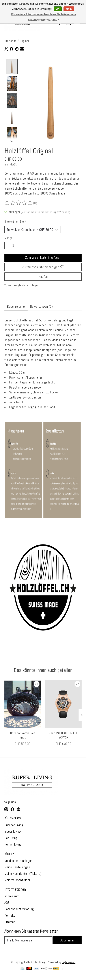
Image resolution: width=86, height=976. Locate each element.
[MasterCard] (29, 969)
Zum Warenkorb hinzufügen (43, 257)
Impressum (11, 896)
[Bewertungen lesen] (18, 203)
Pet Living (10, 838)
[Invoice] (22, 969)
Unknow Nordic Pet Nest (22, 735)
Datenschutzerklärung (19, 909)
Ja (57, 9)
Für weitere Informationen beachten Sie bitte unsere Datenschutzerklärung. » (43, 17)
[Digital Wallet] (46, 969)
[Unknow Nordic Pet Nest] (22, 704)
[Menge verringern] (8, 246)
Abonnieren (67, 940)
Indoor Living (12, 831)
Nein (69, 9)
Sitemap (9, 922)
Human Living (13, 844)
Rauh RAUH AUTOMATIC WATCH (63, 735)
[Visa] (36, 969)
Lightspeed (68, 962)
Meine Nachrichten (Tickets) (22, 873)
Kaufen (43, 276)
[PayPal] (56, 969)
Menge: (8, 238)
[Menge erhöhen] (18, 246)
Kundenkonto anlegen (18, 860)
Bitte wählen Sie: (15, 222)
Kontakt (9, 915)
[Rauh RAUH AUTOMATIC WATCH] (63, 704)
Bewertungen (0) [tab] (41, 306)
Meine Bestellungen (17, 867)
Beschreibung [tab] (16, 306)
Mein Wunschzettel (17, 880)
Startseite (10, 41)
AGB (6, 902)
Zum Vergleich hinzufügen (23, 285)
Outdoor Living (13, 825)
